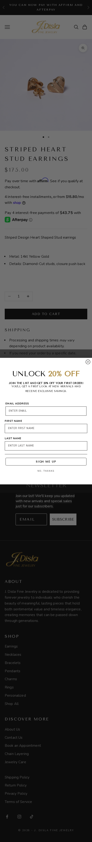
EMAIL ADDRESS (17, 403)
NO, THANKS (46, 471)
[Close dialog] (88, 362)
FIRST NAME (13, 421)
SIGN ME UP (46, 461)
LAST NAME (13, 438)
